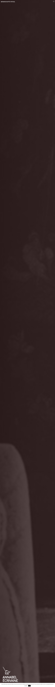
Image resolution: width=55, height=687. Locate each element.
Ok (29, 685)
